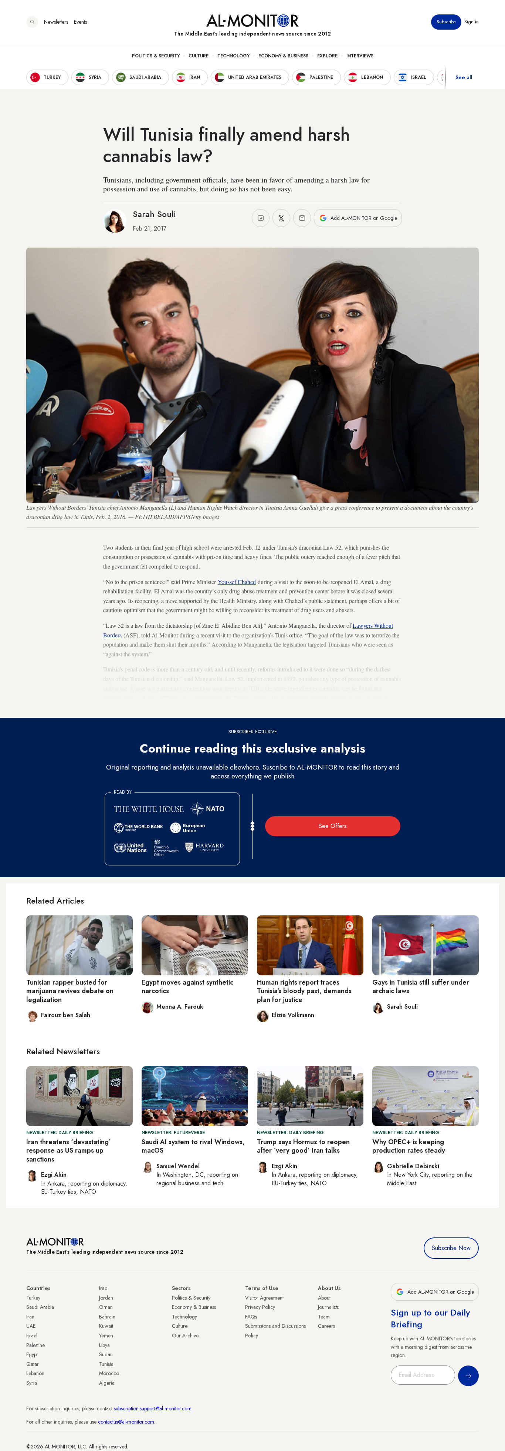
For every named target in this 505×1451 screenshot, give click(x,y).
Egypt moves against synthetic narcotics (187, 987)
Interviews (359, 56)
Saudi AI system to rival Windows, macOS (193, 1146)
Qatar (32, 1364)
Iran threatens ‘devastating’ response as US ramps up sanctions (68, 1150)
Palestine (35, 1345)
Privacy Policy (260, 1307)
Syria (31, 1383)
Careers (326, 1326)
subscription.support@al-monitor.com (153, 1408)
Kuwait (106, 1326)
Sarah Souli (154, 214)
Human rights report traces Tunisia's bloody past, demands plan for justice (304, 991)
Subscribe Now (451, 1248)
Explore (327, 56)
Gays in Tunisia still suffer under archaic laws (420, 987)
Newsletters (56, 22)
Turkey (33, 1297)
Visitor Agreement (264, 1297)
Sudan (106, 1354)
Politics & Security (156, 56)
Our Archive (185, 1335)
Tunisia (106, 1364)
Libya (104, 1345)
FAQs (251, 1316)
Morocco (109, 1373)
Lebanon (35, 1373)
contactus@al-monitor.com (126, 1421)
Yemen (106, 1335)
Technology (233, 56)
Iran (30, 1316)
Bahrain (107, 1316)
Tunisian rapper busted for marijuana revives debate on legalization (69, 991)
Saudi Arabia (40, 1307)
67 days (170, 697)
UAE (30, 1326)
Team (324, 1316)
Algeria (107, 1383)
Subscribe (446, 22)
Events (80, 22)
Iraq (103, 1288)
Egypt (32, 1354)
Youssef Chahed (237, 582)
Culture (199, 56)
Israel (31, 1335)
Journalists (328, 1307)
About (324, 1297)
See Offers (333, 826)
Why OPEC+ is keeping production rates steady (408, 1146)
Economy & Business (283, 56)
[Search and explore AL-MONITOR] (32, 22)
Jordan (106, 1297)
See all (463, 77)
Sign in (471, 22)
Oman (106, 1307)
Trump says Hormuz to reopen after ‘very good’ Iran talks (303, 1146)
